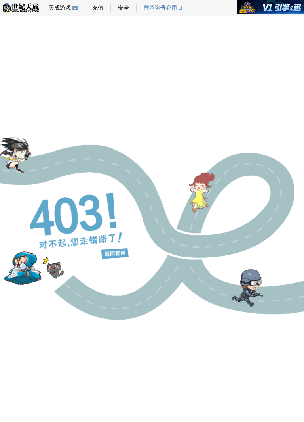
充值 (97, 8)
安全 (123, 8)
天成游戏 (60, 8)
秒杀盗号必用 (160, 8)
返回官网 (115, 253)
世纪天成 (21, 8)
